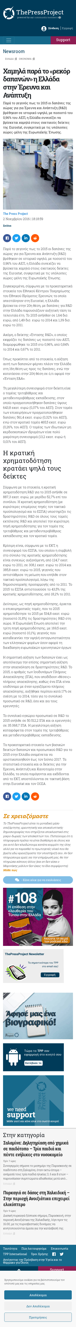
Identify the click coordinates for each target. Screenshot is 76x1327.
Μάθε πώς (10, 870)
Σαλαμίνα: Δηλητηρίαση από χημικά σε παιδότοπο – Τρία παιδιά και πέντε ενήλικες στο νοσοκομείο (35, 1149)
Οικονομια (25, 58)
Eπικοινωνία (59, 1248)
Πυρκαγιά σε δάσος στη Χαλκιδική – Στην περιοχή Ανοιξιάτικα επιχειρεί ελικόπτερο (36, 1198)
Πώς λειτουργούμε (34, 1248)
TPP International (15, 1254)
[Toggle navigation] (8, 40)
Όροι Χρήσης (39, 1254)
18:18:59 (37, 219)
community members (46, 17)
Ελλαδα (9, 58)
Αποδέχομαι (38, 1295)
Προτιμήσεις (38, 1317)
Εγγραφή (67, 28)
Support (63, 39)
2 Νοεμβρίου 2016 (16, 219)
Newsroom (14, 51)
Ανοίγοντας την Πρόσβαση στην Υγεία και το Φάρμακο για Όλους (32, 1261)
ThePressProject (40, 12)
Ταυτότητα (10, 1248)
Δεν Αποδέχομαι (38, 1306)
